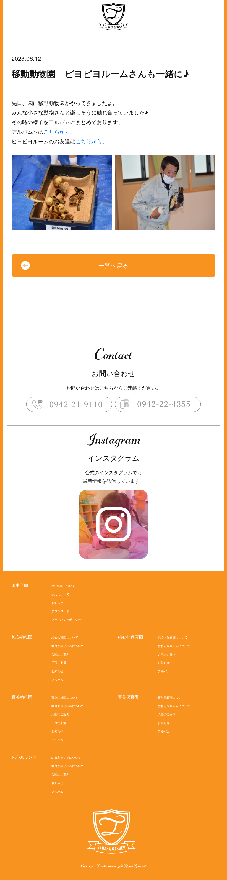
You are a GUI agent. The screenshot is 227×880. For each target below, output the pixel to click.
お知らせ (57, 603)
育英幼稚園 (22, 697)
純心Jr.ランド (24, 757)
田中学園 (20, 585)
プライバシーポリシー (66, 620)
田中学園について (63, 586)
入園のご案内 (60, 654)
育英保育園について (171, 697)
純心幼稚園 (22, 637)
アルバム (57, 680)
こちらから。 (59, 131)
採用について (60, 594)
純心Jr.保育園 (130, 637)
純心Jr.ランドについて (66, 758)
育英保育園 (128, 697)
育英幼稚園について (64, 697)
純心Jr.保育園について (172, 637)
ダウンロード (60, 611)
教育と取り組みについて (67, 646)
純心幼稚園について (64, 637)
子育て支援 (58, 663)
